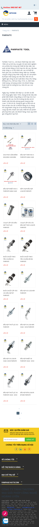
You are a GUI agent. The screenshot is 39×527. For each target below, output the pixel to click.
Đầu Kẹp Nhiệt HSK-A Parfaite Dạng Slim (10, 190)
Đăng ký (30, 439)
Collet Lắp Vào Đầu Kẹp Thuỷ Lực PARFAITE (10, 225)
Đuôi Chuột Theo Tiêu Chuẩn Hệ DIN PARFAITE (26, 259)
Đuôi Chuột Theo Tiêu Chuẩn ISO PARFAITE (9, 259)
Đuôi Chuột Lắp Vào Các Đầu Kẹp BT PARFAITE (10, 293)
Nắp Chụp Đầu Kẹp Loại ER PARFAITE (26, 190)
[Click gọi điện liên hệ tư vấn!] (5, 513)
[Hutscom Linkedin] (20, 449)
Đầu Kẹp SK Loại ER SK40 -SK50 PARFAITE (10, 360)
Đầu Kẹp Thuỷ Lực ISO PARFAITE (10, 326)
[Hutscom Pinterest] (29, 449)
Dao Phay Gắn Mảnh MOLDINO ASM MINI (10, 156)
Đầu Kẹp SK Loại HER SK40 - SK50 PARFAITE (27, 326)
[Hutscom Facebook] (16, 449)
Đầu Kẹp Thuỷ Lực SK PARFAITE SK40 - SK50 (10, 394)
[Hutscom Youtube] (25, 449)
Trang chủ (6, 30)
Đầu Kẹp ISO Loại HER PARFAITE (27, 292)
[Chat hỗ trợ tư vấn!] (5, 521)
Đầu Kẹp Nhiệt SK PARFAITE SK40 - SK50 (27, 360)
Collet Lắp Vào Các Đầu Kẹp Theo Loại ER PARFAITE (27, 225)
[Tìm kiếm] (36, 19)
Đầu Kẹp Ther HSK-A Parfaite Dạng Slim (27, 156)
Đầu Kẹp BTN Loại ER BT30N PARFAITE (27, 394)
